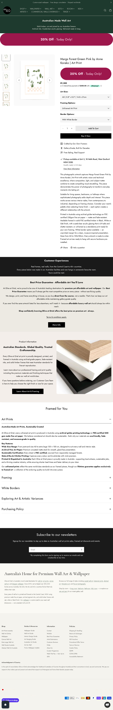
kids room (94, 588)
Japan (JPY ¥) (10, 689)
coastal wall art (88, 581)
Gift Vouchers (73, 639)
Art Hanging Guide (30, 639)
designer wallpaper (18, 584)
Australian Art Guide (30, 642)
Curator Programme (53, 651)
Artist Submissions (52, 639)
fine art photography (79, 584)
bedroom (81, 588)
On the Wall (28, 645)
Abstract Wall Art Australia (9, 648)
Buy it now (85, 136)
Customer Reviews (52, 642)
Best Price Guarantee (53, 636)
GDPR (71, 651)
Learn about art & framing (28, 391)
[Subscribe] (81, 549)
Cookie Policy (73, 648)
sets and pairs (63, 591)
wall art (40, 581)
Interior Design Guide (30, 636)
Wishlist (49, 634)
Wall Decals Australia (8, 645)
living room (73, 588)
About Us (49, 648)
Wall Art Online (6, 634)
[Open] (5, 704)
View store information (71, 169)
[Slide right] (49, 80)
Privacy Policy (73, 636)
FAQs (48, 645)
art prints (46, 581)
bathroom (87, 588)
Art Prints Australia (7, 631)
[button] (2, 2)
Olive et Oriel (14, 695)
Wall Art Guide (28, 633)
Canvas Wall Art (6, 639)
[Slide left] (19, 80)
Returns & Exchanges (75, 634)
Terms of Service (74, 645)
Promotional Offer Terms (76, 642)
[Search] (105, 10)
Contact (49, 631)
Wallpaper (5, 636)
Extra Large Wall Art (7, 642)
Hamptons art (66, 584)
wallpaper (26, 600)
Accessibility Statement (76, 657)
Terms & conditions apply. (56, 317)
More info (57, 325)
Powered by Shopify (28, 695)
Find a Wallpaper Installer (32, 648)
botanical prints (98, 581)
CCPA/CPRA (73, 654)
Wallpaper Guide (29, 631)
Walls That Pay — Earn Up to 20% (55, 655)
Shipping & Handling (75, 631)
